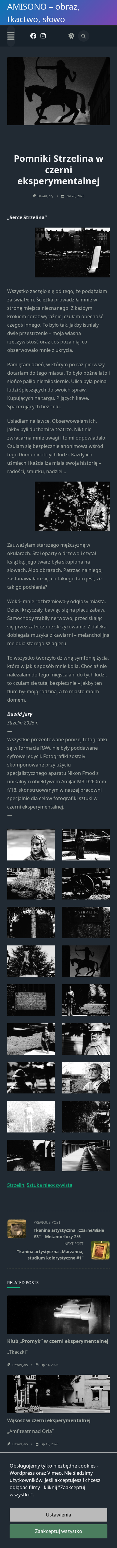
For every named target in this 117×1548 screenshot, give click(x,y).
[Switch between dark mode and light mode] (71, 36)
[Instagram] (43, 36)
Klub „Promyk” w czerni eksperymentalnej (57, 1341)
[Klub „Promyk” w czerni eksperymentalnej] (58, 1315)
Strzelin (15, 1185)
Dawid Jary (45, 196)
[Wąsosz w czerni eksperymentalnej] (58, 1394)
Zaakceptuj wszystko (58, 1531)
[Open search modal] (83, 36)
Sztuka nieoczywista (49, 1185)
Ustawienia (58, 1514)
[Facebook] (33, 36)
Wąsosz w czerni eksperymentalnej (49, 1420)
